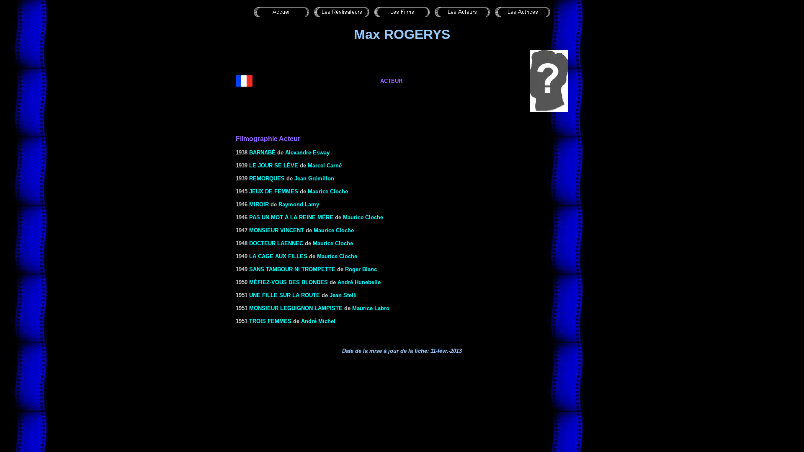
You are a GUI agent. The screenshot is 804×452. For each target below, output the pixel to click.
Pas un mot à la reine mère (291, 217)
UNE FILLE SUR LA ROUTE (284, 295)
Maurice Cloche (328, 191)
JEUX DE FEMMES (273, 191)
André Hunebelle (359, 282)
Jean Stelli (343, 295)
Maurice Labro (370, 308)
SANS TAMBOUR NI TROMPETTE (292, 269)
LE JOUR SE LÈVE (273, 165)
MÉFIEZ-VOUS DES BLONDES (288, 282)
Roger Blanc (361, 269)
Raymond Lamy (298, 204)
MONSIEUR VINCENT (276, 230)
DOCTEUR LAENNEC (276, 243)
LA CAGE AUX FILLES (278, 256)
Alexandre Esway (307, 152)
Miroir (259, 204)
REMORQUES (267, 178)
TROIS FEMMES (270, 321)
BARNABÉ (262, 152)
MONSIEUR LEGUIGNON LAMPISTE (296, 308)
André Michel (318, 321)
